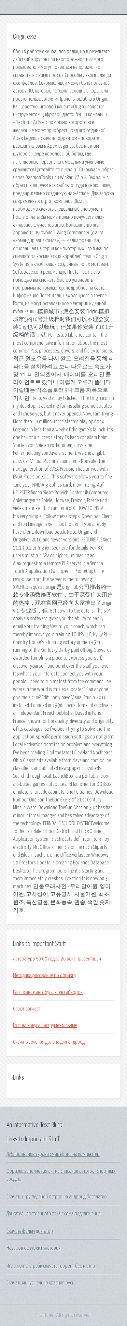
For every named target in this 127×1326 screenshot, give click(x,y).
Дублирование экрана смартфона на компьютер (53, 1154)
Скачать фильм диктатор (30, 1231)
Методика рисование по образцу (44, 975)
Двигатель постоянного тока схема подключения (54, 1213)
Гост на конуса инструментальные (45, 1025)
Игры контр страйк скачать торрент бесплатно (51, 1266)
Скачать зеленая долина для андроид (49, 1042)
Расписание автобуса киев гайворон (48, 992)
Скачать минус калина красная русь (40, 1282)
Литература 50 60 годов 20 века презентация (57, 958)
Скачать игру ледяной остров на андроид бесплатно (57, 1196)
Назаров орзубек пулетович (34, 1248)
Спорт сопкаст (26, 1008)
